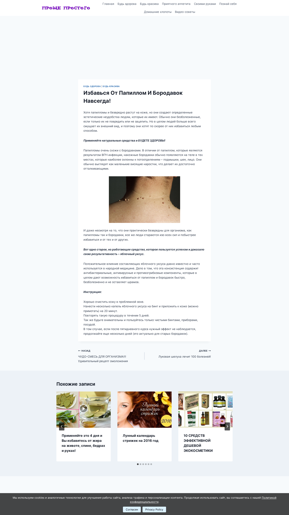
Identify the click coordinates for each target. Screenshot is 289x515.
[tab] (138, 464)
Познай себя (228, 4)
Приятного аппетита (176, 4)
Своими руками (205, 4)
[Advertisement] (144, 41)
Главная (108, 4)
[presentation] (83, 410)
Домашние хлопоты (158, 12)
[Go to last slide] (61, 426)
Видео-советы (185, 12)
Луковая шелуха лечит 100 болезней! (185, 353)
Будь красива (149, 4)
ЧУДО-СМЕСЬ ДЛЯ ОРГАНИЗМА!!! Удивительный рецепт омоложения (103, 356)
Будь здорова (127, 4)
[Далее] (227, 426)
